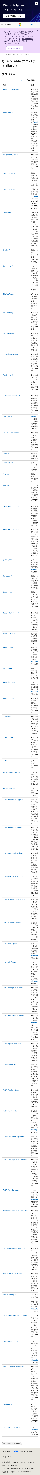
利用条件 (5, 1472)
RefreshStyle (7, 647)
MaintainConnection (10, 433)
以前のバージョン (14, 55)
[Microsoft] (20, 24)
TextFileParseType (9, 944)
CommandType (8, 189)
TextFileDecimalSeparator (12, 876)
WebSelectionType (9, 1341)
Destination (7, 266)
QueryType (7, 560)
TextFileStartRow (9, 1064)
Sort (4, 761)
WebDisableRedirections (12, 1274)
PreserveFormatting (10, 529)
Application (7, 112)
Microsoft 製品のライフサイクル (18, 39)
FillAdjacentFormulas (10, 396)
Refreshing (7, 592)
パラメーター (7, 463)
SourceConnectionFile (11, 772)
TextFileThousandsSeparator (13, 1136)
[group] (20, 760)
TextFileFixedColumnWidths (13, 899)
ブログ (30, 1462)
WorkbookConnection (11, 1427)
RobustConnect (8, 682)
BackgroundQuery (9, 155)
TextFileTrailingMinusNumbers (14, 1160)
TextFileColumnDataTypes (12, 800)
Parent (5, 474)
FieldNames (7, 375)
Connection (7, 212)
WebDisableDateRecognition (13, 1248)
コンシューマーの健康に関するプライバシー (17, 1468)
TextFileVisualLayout (10, 1190)
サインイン (34, 24)
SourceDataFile (8, 788)
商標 (12, 1472)
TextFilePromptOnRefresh (12, 988)
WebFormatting (8, 1295)
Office (25, 55)
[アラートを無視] (36, 3)
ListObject (6, 417)
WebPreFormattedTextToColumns (15, 1315)
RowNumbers (8, 698)
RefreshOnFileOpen (10, 613)
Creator (5, 250)
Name (5, 454)
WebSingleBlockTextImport (13, 1367)
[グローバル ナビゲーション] (2, 25)
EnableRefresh (8, 333)
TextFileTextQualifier (10, 1111)
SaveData (6, 717)
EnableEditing (8, 312)
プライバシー (12, 1465)
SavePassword (8, 737)
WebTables (7, 1404)
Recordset (6, 576)
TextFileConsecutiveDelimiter (13, 853)
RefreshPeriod (8, 634)
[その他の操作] (36, 55)
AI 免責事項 (6, 1462)
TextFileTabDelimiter (10, 1090)
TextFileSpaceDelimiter (11, 1043)
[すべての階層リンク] (4, 55)
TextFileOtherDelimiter (11, 923)
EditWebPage (8, 294)
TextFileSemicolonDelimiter (13, 1016)
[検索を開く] (27, 25)
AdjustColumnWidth (10, 89)
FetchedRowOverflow (10, 354)
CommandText (8, 173)
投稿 (3, 1465)
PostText (6, 485)
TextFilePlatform (9, 962)
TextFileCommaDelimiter (12, 827)
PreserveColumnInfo (10, 506)
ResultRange (7, 668)
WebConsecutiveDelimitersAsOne (15, 1211)
